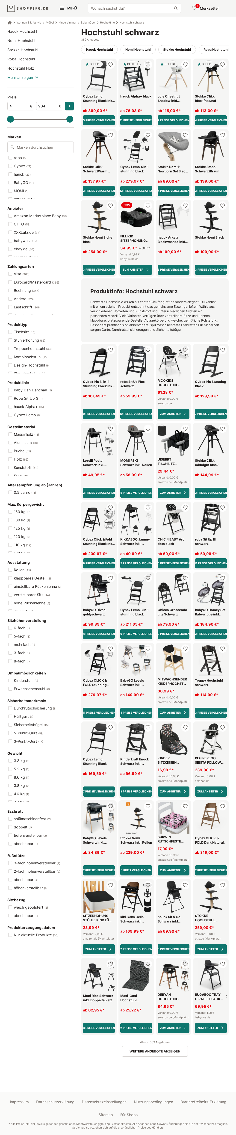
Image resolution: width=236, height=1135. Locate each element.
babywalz (25, 240)
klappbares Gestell (32, 578)
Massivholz (26, 434)
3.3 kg (21, 760)
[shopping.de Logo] (27, 8)
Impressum (19, 1102)
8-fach (22, 661)
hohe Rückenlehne (32, 603)
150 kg (22, 511)
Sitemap (106, 1114)
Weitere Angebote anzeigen (155, 1051)
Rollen (22, 570)
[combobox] (134, 8)
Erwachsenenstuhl (32, 688)
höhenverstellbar (30, 888)
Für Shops (129, 1114)
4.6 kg (21, 794)
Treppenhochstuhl (33, 348)
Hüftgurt (23, 716)
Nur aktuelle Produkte (36, 935)
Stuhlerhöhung (29, 340)
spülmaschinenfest (32, 818)
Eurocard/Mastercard (36, 282)
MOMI (21, 191)
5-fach (22, 636)
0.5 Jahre (25, 492)
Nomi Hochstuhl (21, 40)
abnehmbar (26, 843)
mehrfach (24, 644)
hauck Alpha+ (29, 406)
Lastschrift (27, 307)
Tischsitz (24, 332)
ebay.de (24, 249)
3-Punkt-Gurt (28, 741)
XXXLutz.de (27, 232)
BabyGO (24, 182)
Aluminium (26, 442)
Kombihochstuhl (30, 357)
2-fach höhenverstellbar (37, 871)
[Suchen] (176, 8)
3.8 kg (22, 785)
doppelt (23, 827)
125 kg (22, 528)
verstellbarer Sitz (32, 594)
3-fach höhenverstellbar (37, 863)
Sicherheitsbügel (31, 724)
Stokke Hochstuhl (22, 49)
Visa (21, 274)
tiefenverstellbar (30, 835)
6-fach (22, 628)
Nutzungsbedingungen (153, 1102)
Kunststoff (26, 467)
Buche (22, 451)
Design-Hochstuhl (32, 365)
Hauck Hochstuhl (22, 31)
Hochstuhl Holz (20, 68)
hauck (22, 174)
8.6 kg (21, 777)
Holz (21, 459)
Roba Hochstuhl (21, 59)
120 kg (22, 536)
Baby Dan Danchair (33, 390)
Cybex (22, 166)
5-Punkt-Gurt (28, 733)
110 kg (22, 545)
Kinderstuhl (26, 680)
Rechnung (26, 290)
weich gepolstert (31, 907)
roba (20, 157)
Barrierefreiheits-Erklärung (203, 1102)
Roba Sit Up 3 (28, 398)
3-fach (22, 652)
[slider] (10, 119)
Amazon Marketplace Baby (41, 215)
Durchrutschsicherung (35, 708)
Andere (24, 298)
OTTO (22, 224)
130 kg (22, 520)
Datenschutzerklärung (55, 1102)
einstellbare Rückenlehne (38, 586)
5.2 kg (21, 769)
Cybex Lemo (27, 415)
